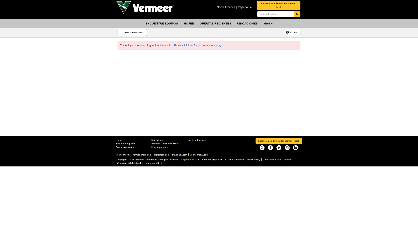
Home (119, 140)
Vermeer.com (123, 154)
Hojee (189, 23)
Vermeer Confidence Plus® (165, 143)
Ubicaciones (247, 23)
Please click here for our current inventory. (197, 45)
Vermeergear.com (199, 154)
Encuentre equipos (161, 23)
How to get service (196, 140)
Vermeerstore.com (142, 154)
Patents (287, 159)
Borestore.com (161, 154)
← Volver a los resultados (132, 32)
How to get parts (159, 147)
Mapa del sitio (153, 163)
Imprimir (293, 32)
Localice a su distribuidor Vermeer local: (278, 5)
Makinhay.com (179, 154)
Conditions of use (272, 159)
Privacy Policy (253, 159)
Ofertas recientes (215, 23)
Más (267, 23)
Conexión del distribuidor (130, 163)
